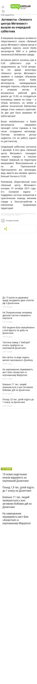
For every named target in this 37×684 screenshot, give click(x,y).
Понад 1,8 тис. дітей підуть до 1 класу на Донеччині (18, 401)
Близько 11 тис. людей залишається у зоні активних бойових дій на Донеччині (17, 387)
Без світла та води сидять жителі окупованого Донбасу (17, 359)
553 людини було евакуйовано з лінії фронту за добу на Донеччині (18, 330)
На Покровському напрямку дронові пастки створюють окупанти (17, 315)
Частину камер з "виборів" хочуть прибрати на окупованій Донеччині (16, 345)
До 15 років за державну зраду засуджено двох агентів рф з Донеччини (18, 300)
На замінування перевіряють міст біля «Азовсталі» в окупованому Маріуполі (17, 372)
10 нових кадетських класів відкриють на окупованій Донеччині (15, 477)
